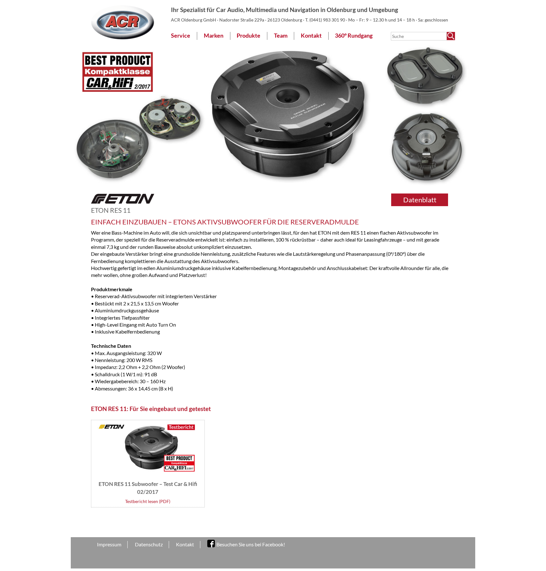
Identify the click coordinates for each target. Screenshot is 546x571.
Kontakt (311, 35)
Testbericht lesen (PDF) (147, 501)
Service (180, 35)
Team (281, 35)
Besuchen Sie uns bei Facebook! (250, 544)
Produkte (248, 35)
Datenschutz (149, 544)
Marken (213, 35)
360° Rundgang (354, 35)
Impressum (109, 544)
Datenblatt (419, 199)
